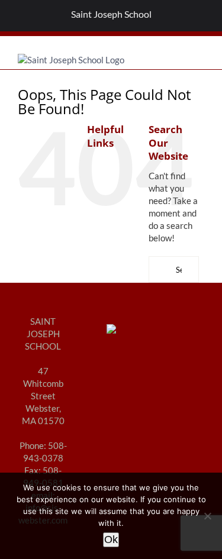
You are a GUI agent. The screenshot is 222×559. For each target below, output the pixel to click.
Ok (111, 539)
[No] (207, 516)
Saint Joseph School (111, 14)
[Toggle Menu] (15, 15)
